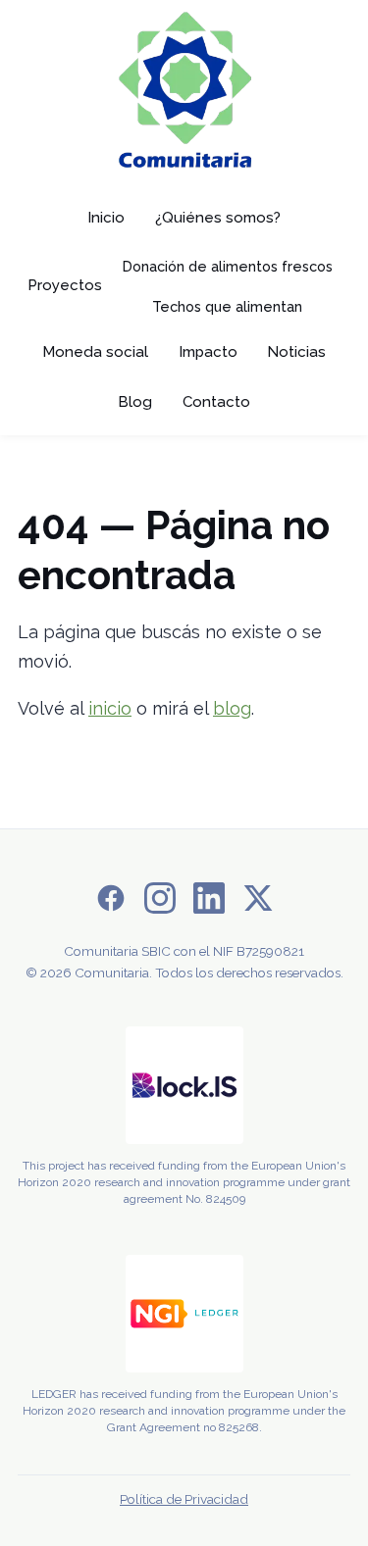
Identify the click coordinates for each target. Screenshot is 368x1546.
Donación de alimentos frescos (228, 266)
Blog (135, 402)
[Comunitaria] (184, 94)
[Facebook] (111, 902)
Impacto (208, 352)
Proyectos (64, 285)
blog (232, 708)
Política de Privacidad (184, 1499)
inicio (109, 708)
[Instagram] (160, 902)
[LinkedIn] (209, 902)
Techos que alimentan (227, 306)
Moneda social (95, 352)
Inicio (106, 217)
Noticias (296, 352)
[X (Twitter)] (258, 902)
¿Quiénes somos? (218, 217)
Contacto (216, 402)
